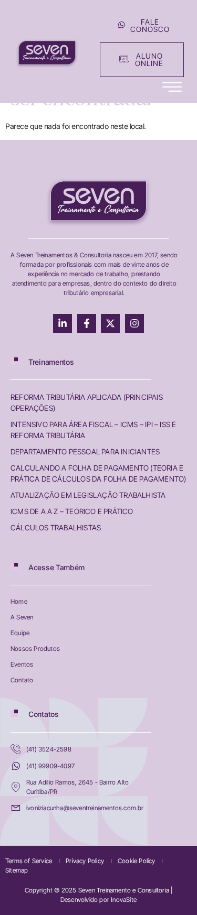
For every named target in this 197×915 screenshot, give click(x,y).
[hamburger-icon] (172, 87)
